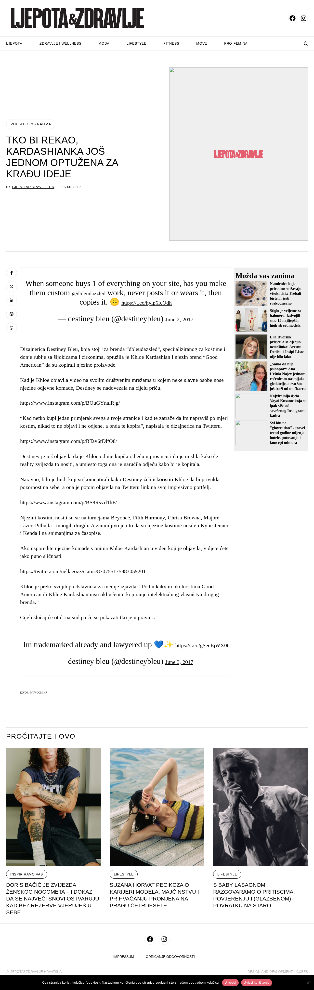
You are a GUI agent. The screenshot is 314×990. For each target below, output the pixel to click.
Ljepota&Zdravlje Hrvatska (35, 972)
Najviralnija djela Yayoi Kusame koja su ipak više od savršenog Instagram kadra (288, 405)
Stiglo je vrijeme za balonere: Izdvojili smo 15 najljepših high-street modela (285, 318)
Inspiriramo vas (26, 874)
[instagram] (303, 18)
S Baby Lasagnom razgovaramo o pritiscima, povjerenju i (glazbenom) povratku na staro (254, 895)
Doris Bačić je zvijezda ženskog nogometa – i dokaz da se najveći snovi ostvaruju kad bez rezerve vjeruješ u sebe (52, 898)
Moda (103, 43)
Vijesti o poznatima (31, 124)
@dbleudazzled (88, 293)
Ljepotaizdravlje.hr (33, 187)
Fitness (171, 43)
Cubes (302, 972)
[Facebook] (11, 273)
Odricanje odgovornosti (170, 957)
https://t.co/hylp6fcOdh (146, 303)
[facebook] (292, 18)
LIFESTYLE (123, 874)
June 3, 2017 (179, 662)
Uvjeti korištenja (256, 982)
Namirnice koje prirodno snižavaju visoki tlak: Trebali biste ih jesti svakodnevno (285, 293)
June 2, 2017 (179, 319)
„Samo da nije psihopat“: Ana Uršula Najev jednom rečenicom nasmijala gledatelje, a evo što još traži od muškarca (288, 376)
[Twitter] (11, 286)
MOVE (201, 43)
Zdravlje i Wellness (60, 43)
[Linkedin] (11, 300)
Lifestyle (136, 43)
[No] (307, 982)
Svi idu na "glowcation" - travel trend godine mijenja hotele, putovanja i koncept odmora (287, 432)
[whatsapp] (11, 327)
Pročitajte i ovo (40, 736)
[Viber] (11, 314)
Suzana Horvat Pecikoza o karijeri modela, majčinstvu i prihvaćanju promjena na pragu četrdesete (154, 895)
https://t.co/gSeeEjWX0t (201, 645)
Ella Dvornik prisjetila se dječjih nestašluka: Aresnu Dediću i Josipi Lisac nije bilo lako (287, 347)
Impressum (123, 957)
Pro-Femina (236, 43)
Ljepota (14, 43)
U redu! (230, 982)
